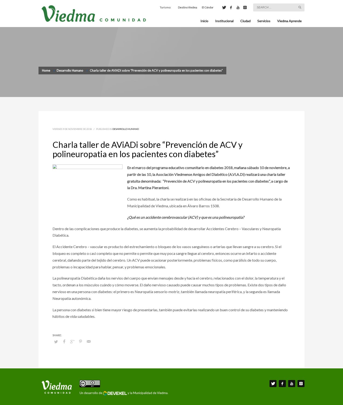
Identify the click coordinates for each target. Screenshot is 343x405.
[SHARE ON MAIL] (88, 341)
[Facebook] (231, 7)
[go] (300, 7)
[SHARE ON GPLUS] (72, 341)
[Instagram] (245, 7)
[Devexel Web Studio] (115, 393)
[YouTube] (238, 7)
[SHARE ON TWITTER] (56, 341)
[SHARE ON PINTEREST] (80, 341)
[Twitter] (224, 7)
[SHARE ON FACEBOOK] (64, 341)
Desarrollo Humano (125, 129)
